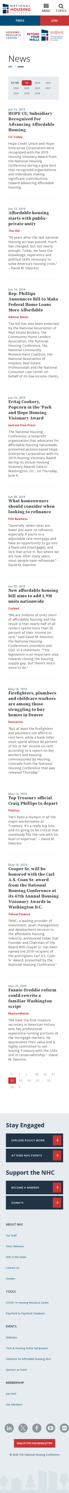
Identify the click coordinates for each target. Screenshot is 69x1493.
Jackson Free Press (21, 425)
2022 (37, 88)
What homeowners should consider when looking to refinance (31, 506)
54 (29, 1081)
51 (53, 1074)
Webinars (11, 1337)
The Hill (14, 231)
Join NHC (11, 1393)
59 (12, 1087)
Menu (46, 11)
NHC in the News (16, 1257)
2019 (26, 93)
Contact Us (12, 1267)
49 (36, 1074)
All (26, 82)
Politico (14, 810)
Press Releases (15, 1246)
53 (20, 1081)
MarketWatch (18, 1013)
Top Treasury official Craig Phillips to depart (33, 800)
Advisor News (18, 317)
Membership (15, 1383)
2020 (16, 93)
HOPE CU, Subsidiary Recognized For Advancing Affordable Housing (31, 122)
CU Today (15, 137)
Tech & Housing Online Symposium (27, 1348)
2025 (48, 82)
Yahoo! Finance (19, 914)
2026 (37, 82)
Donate (10, 1278)
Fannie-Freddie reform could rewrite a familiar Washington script (32, 998)
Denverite (15, 722)
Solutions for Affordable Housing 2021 (28, 1359)
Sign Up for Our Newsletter (34, 1443)
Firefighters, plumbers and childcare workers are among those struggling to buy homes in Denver (32, 704)
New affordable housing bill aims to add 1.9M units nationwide (33, 596)
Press (20, 21)
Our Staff (11, 1235)
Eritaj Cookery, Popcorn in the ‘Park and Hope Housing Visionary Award (30, 410)
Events (11, 1326)
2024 (16, 88)
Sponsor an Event (16, 1369)
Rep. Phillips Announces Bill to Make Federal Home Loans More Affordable (33, 302)
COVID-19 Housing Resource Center (27, 1302)
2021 (48, 88)
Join (55, 21)
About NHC (14, 1224)
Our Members (14, 1404)
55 (37, 1081)
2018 (37, 93)
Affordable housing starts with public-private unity (28, 218)
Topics (61, 11)
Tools (11, 1292)
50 (45, 1074)
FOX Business (18, 519)
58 (48, 1081)
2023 (26, 88)
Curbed (13, 608)
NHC (10, 66)
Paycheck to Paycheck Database (25, 1313)
